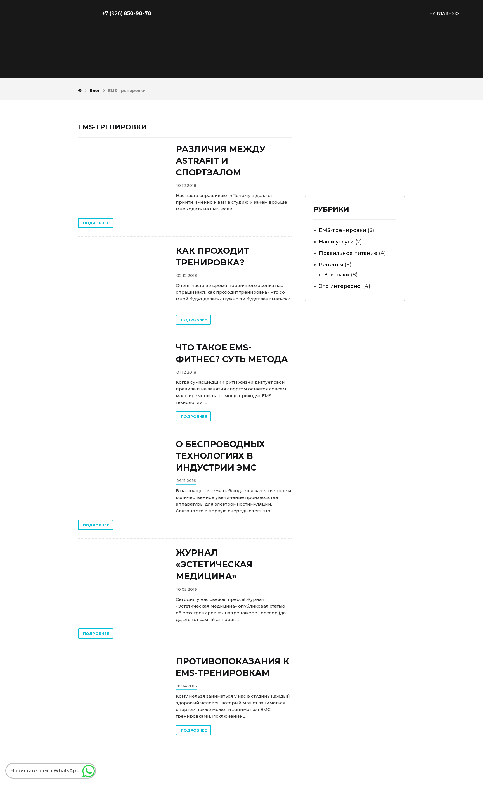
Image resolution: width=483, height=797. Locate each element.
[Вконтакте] (319, 167)
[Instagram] (331, 167)
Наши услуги (336, 242)
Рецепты (331, 265)
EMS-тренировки (342, 230)
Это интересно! (340, 286)
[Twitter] (344, 167)
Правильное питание (348, 253)
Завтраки (337, 275)
